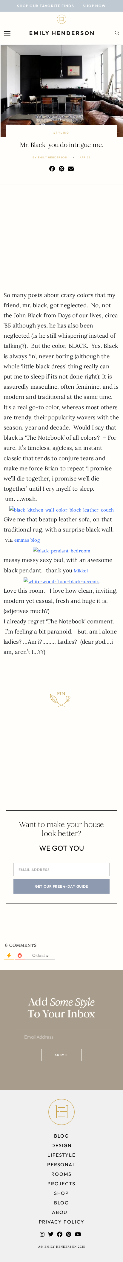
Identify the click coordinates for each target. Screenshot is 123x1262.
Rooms (61, 1174)
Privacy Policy (61, 1222)
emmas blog (27, 540)
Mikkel (80, 571)
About (61, 1212)
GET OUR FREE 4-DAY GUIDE (61, 886)
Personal (61, 1164)
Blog (61, 1136)
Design (61, 1145)
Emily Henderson (52, 157)
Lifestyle (61, 1155)
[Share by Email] (71, 168)
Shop (61, 1193)
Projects (61, 1184)
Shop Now (94, 6)
